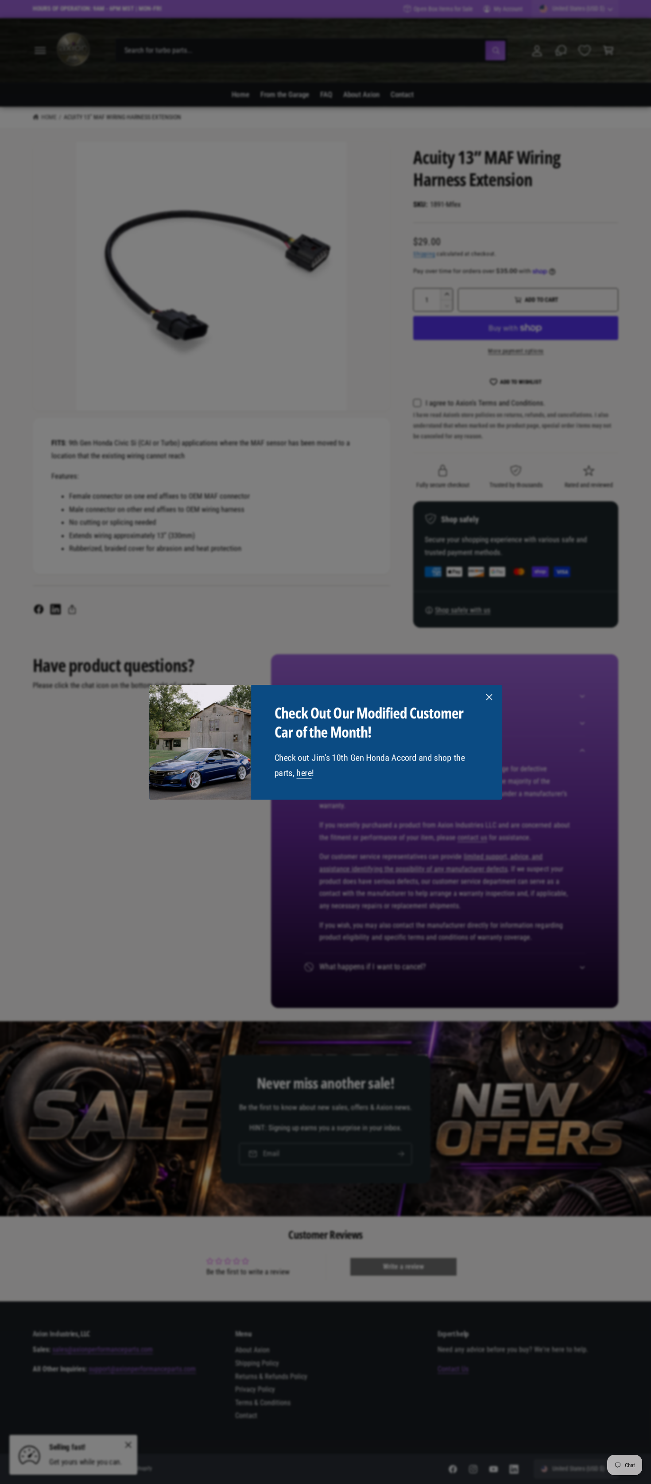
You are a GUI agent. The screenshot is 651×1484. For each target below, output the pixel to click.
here (303, 772)
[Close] (489, 696)
